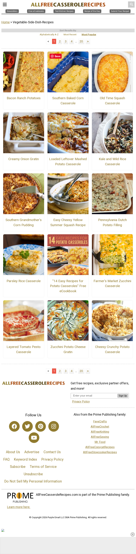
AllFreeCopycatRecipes (100, 447)
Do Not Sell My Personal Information (33, 481)
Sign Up (123, 395)
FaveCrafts (100, 421)
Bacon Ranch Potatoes (24, 98)
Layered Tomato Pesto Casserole (24, 349)
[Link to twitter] (27, 426)
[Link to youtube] (34, 437)
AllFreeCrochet (100, 426)
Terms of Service (43, 466)
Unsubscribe (33, 474)
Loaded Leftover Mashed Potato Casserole (68, 161)
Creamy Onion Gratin (23, 159)
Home (5, 22)
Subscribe (18, 466)
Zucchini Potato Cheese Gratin (68, 349)
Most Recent (70, 34)
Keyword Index (25, 459)
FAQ (6, 459)
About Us (13, 452)
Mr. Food (100, 442)
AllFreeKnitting (100, 431)
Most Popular (89, 34)
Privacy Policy (52, 459)
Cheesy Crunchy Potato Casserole (112, 349)
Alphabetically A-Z (49, 34)
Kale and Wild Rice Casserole (112, 161)
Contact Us (52, 452)
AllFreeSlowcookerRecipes (100, 452)
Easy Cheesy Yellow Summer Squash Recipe (68, 222)
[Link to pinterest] (40, 426)
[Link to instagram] (53, 426)
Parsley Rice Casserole (24, 281)
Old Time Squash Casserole (112, 100)
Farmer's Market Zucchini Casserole (112, 283)
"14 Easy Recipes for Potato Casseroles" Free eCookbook (68, 286)
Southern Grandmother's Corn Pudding (23, 222)
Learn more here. (18, 507)
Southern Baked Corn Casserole (68, 100)
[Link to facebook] (14, 426)
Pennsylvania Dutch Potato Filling (112, 222)
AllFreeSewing (100, 437)
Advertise (31, 452)
